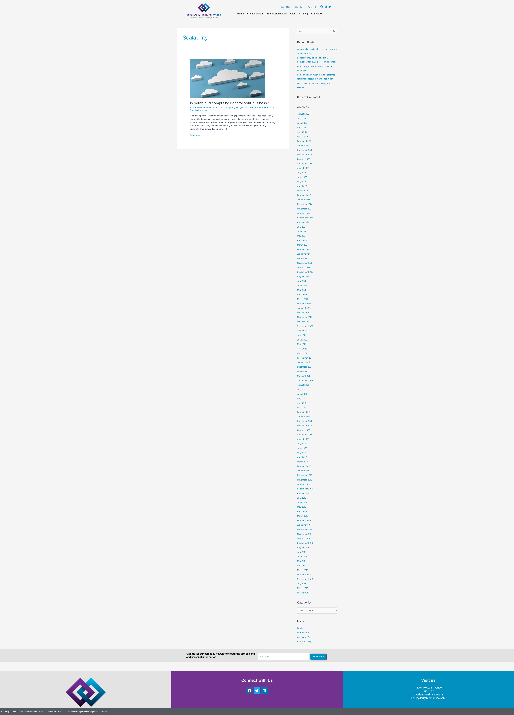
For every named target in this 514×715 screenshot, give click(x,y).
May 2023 (302, 290)
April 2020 (302, 457)
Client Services (255, 13)
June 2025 (302, 177)
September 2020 (305, 434)
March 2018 (302, 570)
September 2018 (305, 543)
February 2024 (304, 249)
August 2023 (303, 276)
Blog (305, 13)
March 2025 (302, 190)
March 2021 (302, 407)
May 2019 (301, 507)
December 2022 (304, 312)
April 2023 (302, 294)
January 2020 (303, 470)
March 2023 (303, 299)
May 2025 (301, 181)
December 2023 (305, 258)
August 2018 (303, 547)
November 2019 (304, 479)
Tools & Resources (277, 13)
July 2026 (301, 118)
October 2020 (303, 430)
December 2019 (304, 475)
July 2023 (302, 281)
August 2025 (303, 168)
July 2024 (302, 227)
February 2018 (304, 574)
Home (240, 13)
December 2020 (304, 421)
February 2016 (304, 592)
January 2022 (303, 362)
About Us (295, 13)
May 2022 (301, 344)
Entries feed (303, 632)
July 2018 (301, 552)
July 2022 (301, 335)
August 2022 (303, 330)
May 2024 (302, 235)
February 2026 (304, 141)
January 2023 (303, 308)
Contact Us (317, 13)
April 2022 (302, 348)
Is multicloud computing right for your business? (229, 103)
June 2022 (302, 339)
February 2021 (304, 412)
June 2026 (302, 123)
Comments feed (304, 637)
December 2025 (304, 150)
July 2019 (301, 498)
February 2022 (304, 358)
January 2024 (303, 254)
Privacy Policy (73, 711)
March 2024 (303, 245)
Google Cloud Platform (247, 107)
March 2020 (302, 461)
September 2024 (305, 217)
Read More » (196, 135)
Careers (103, 711)
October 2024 (303, 213)
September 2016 (305, 579)
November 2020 (304, 425)
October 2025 (303, 159)
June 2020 (302, 448)
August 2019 (303, 493)
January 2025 (303, 199)
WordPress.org (304, 641)
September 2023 (305, 272)
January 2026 (303, 145)
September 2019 (305, 488)
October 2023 (303, 267)
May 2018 (301, 561)
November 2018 (304, 534)
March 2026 (302, 136)
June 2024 (302, 231)
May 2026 (301, 127)
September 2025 (305, 163)
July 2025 (301, 172)
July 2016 (301, 583)
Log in (300, 628)
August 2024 (303, 222)
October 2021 (303, 376)
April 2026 (302, 132)
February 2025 (304, 195)
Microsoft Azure (266, 107)
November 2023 (305, 263)
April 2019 (302, 511)
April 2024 (302, 240)
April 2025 (302, 186)
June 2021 (302, 394)
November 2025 (304, 154)
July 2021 (301, 389)
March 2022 (302, 353)
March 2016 (302, 588)
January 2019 (303, 525)
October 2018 (303, 538)
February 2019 (304, 520)
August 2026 (303, 114)
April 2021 (302, 403)
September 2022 (305, 326)
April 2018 (302, 565)
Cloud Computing (227, 107)
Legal (95, 711)
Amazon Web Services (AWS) (204, 107)
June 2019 (302, 502)
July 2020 (301, 443)
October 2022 (303, 321)
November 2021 (304, 371)
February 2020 (304, 466)
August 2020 (303, 439)
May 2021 (301, 398)
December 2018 (304, 529)
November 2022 (304, 317)
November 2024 (305, 208)
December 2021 (304, 367)
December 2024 (305, 204)
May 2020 (301, 452)
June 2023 (302, 285)
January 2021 (303, 416)
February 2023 (304, 303)
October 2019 (303, 484)
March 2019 (302, 516)
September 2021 (305, 380)
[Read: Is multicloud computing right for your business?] (227, 78)
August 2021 (303, 385)
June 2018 (302, 556)
